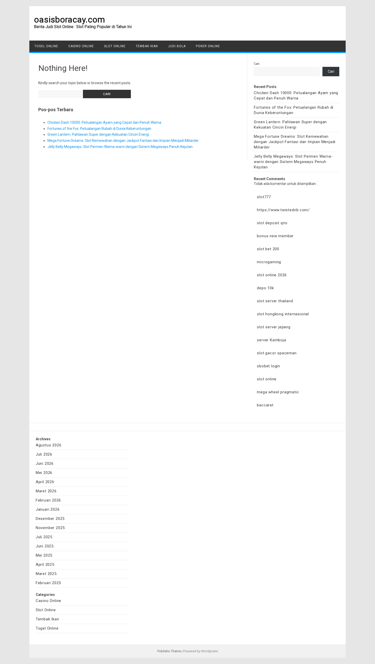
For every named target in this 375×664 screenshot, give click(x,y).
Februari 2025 (48, 583)
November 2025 (50, 527)
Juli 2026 (44, 454)
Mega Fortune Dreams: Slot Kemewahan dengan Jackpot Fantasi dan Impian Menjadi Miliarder (123, 141)
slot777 (264, 197)
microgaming (269, 262)
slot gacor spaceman (276, 353)
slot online (267, 379)
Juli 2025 (44, 537)
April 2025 (45, 564)
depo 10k (265, 288)
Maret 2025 (46, 573)
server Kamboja (271, 340)
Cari (256, 64)
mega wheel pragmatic (278, 392)
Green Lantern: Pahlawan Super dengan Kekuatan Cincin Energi (98, 134)
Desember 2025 (50, 518)
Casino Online (81, 46)
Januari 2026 (48, 509)
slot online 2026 (272, 275)
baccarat (265, 405)
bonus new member (275, 236)
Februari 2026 (48, 500)
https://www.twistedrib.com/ (283, 210)
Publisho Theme (169, 651)
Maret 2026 (46, 491)
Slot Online (115, 46)
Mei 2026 (44, 472)
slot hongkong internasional (283, 314)
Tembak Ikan (147, 46)
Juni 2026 (45, 463)
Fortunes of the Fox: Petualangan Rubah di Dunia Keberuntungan (99, 129)
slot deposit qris (272, 223)
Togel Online (46, 46)
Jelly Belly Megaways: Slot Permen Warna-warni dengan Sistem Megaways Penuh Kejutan (120, 147)
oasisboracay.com (69, 19)
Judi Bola (177, 46)
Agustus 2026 (48, 445)
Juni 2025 (45, 546)
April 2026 (45, 482)
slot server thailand (275, 301)
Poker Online (208, 46)
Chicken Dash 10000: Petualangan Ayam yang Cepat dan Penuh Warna (104, 122)
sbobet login (268, 366)
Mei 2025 (44, 555)
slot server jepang (273, 327)
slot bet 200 (268, 249)
